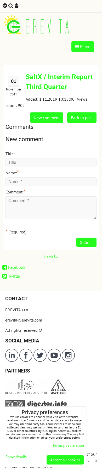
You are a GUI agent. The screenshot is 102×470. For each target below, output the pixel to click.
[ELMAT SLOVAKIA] (58, 393)
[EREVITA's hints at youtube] (55, 360)
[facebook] (25, 360)
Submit (86, 242)
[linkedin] (11, 360)
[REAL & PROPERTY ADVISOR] (26, 393)
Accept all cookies (65, 459)
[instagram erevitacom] (68, 360)
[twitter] (40, 360)
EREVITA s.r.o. (17, 309)
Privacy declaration (68, 445)
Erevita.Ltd (51, 256)
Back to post (82, 117)
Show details (16, 457)
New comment (47, 117)
